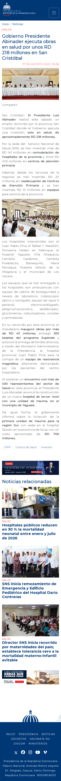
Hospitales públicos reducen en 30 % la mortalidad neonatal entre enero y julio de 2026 (29, 531)
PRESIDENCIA (28, 734)
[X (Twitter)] (16, 752)
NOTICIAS (48, 734)
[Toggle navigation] (54, 13)
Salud (7, 29)
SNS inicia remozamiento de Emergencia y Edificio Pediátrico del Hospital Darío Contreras (30, 590)
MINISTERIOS (38, 743)
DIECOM (19, 743)
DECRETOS (18, 738)
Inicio (5, 24)
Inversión (46, 447)
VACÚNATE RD (40, 738)
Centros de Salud (25, 447)
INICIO (10, 734)
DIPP (7, 447)
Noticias (18, 24)
